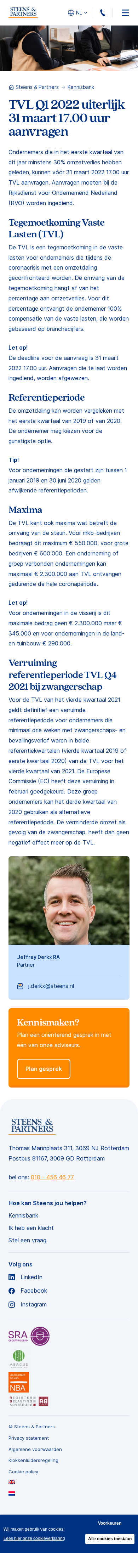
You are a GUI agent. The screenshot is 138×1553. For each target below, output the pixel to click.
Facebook (34, 1290)
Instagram (34, 1304)
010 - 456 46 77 (112, 12)
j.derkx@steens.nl (51, 985)
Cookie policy (23, 1471)
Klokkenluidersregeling (33, 1460)
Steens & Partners (37, 87)
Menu (125, 13)
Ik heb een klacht (31, 1228)
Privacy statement (28, 1438)
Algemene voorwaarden (35, 1449)
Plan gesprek (43, 1068)
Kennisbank (81, 87)
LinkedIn (31, 1277)
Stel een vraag (27, 1240)
